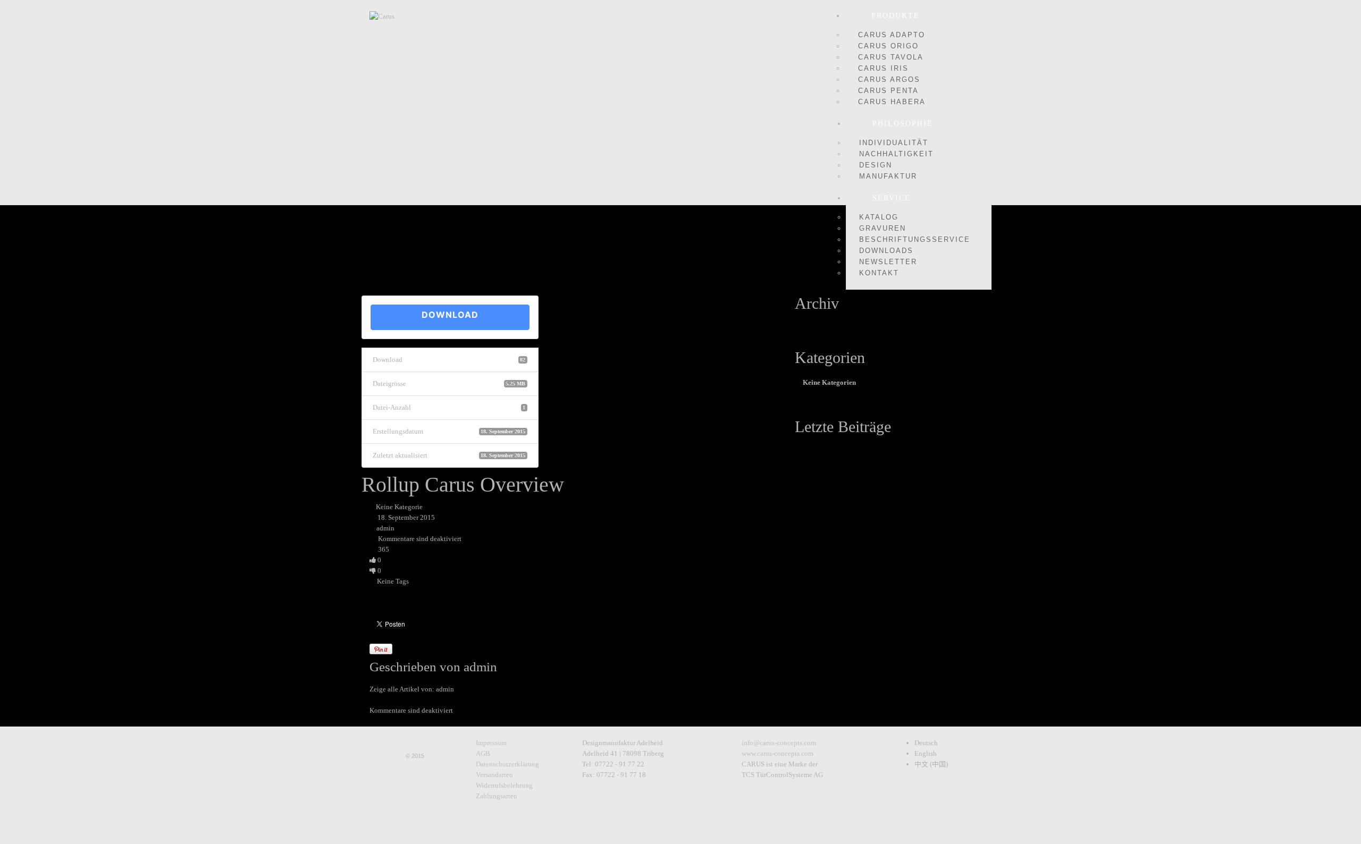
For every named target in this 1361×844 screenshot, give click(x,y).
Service (891, 198)
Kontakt (879, 273)
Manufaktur (888, 176)
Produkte (895, 16)
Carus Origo (888, 46)
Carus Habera (892, 102)
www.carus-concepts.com (777, 753)
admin (385, 528)
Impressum (491, 743)
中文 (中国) (931, 764)
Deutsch (926, 743)
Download (450, 314)
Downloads (886, 251)
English (925, 753)
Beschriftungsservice (914, 239)
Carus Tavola (890, 57)
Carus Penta (888, 91)
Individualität (893, 143)
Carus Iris (883, 68)
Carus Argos (889, 79)
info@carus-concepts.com (779, 743)
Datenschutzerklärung (507, 764)
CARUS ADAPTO (891, 35)
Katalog (878, 217)
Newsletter (888, 262)
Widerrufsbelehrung (504, 785)
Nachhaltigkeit (896, 154)
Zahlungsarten (496, 796)
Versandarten (494, 775)
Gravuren (882, 228)
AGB (483, 753)
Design (875, 165)
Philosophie (902, 124)
